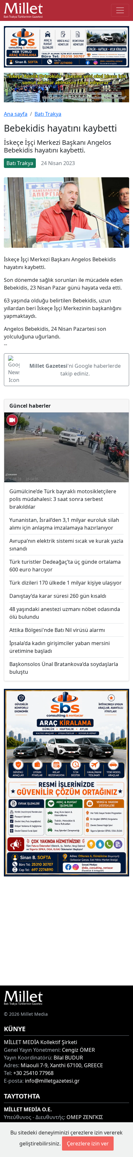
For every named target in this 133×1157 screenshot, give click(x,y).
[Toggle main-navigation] (120, 10)
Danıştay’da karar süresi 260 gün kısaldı (57, 595)
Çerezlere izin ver (88, 1143)
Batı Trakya (48, 113)
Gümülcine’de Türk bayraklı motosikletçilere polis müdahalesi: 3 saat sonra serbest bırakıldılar (62, 499)
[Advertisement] (66, 931)
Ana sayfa (15, 113)
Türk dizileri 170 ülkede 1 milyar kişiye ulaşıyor (65, 582)
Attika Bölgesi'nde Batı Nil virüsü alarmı (57, 630)
